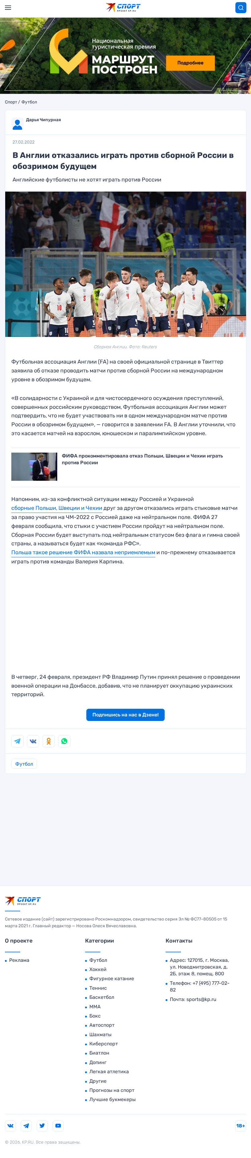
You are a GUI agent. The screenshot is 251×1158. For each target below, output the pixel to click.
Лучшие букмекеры (112, 1099)
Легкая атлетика (109, 1071)
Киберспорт (103, 1044)
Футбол (29, 102)
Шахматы (100, 1034)
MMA (95, 1007)
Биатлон (99, 1053)
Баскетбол (101, 997)
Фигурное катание (111, 978)
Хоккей (98, 969)
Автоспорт (101, 1025)
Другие (98, 1081)
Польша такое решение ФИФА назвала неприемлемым (83, 552)
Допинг (98, 1062)
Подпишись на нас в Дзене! (125, 715)
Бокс (95, 1016)
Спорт (11, 102)
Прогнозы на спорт (111, 1090)
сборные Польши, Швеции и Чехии (56, 508)
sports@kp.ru (201, 999)
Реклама (19, 960)
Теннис (98, 988)
